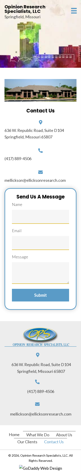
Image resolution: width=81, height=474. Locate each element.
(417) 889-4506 (18, 158)
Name (17, 204)
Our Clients (27, 441)
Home (14, 434)
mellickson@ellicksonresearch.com (35, 180)
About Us (64, 434)
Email (17, 230)
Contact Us (54, 441)
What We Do (37, 434)
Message (20, 256)
